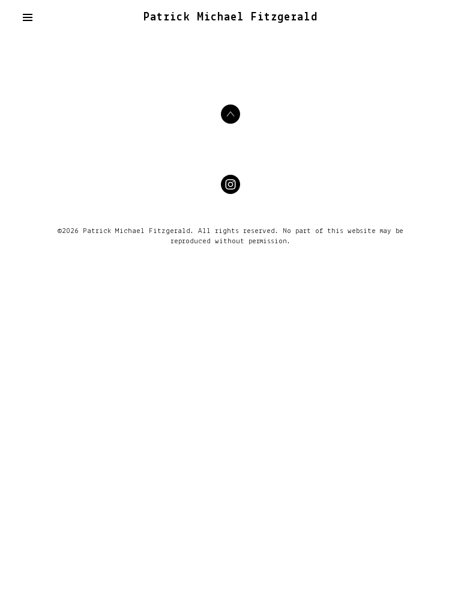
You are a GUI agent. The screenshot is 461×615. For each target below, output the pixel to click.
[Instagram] (230, 184)
